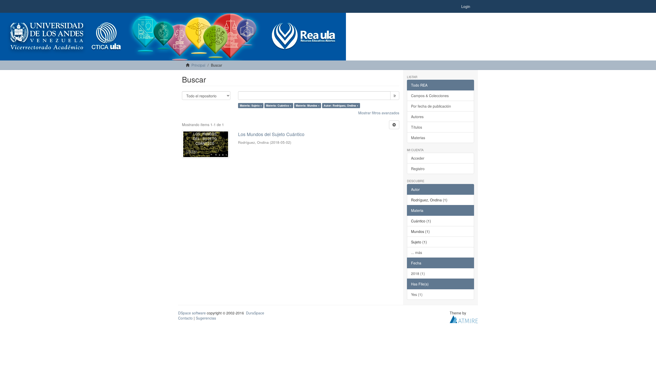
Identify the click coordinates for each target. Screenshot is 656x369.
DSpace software (192, 312)
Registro (418, 168)
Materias (418, 137)
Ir (395, 95)
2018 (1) (418, 273)
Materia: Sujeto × (251, 105)
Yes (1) (417, 294)
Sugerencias (206, 318)
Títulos (416, 127)
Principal (198, 65)
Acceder (417, 158)
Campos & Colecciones (430, 95)
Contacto (185, 318)
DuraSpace (255, 312)
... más (416, 252)
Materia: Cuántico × (278, 105)
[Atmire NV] (464, 318)
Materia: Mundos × (308, 105)
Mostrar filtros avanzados (378, 112)
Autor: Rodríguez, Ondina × (341, 105)
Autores (417, 116)
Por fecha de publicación (431, 106)
